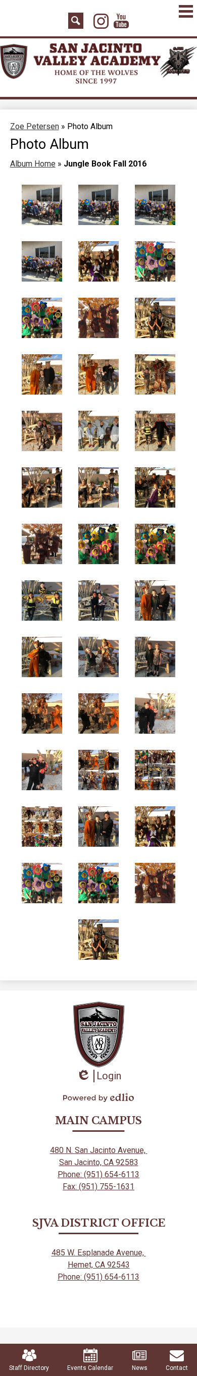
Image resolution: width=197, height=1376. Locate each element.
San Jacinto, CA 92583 (98, 1162)
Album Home (33, 164)
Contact (177, 1367)
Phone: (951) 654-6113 (98, 1174)
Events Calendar (90, 1367)
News (139, 1367)
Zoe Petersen (34, 126)
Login (98, 1076)
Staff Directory (29, 1367)
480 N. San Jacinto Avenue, (98, 1150)
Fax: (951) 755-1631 (98, 1186)
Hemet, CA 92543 (99, 1265)
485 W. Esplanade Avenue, (99, 1252)
